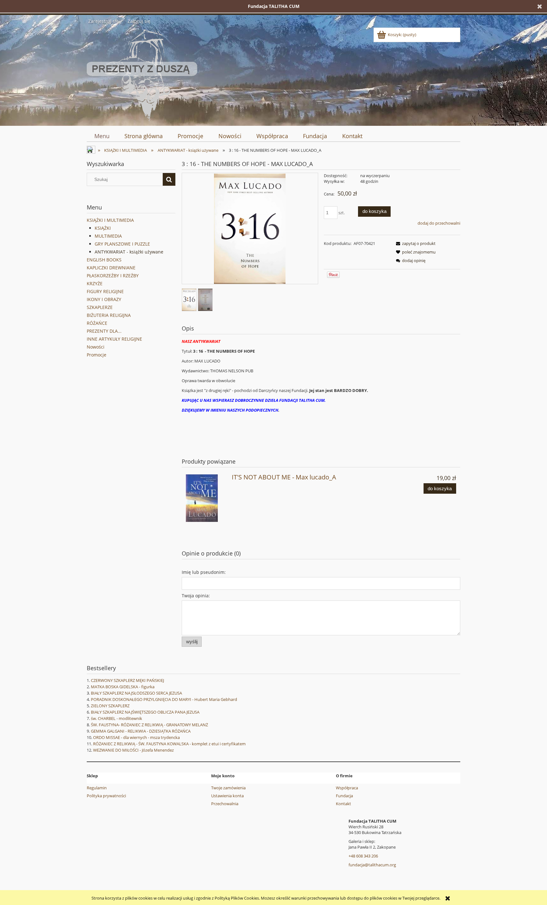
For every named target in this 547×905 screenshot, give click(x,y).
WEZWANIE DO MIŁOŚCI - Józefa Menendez (133, 750)
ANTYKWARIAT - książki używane (129, 252)
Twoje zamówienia (228, 788)
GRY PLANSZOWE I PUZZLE (122, 244)
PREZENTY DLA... (104, 331)
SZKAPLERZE (100, 307)
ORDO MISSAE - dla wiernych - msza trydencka (136, 737)
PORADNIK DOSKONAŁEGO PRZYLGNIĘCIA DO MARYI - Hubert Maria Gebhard (164, 699)
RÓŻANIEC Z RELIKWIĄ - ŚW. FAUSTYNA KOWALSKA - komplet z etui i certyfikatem (169, 744)
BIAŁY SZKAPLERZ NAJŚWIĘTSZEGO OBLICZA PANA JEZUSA (145, 712)
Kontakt (343, 803)
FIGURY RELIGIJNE (105, 291)
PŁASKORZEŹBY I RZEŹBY (113, 276)
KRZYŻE (95, 283)
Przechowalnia (224, 803)
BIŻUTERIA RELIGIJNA (109, 315)
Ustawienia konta (227, 796)
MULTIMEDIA (108, 236)
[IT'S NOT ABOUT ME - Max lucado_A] (206, 498)
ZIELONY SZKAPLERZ (110, 706)
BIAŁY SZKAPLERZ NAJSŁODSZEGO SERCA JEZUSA (136, 693)
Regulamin (97, 788)
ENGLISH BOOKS (104, 260)
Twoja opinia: (196, 596)
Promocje (96, 355)
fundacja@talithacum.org (372, 865)
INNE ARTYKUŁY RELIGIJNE (114, 339)
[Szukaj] (169, 179)
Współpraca (347, 788)
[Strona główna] (142, 74)
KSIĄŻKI (103, 228)
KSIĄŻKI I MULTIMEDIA (110, 220)
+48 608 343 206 (363, 856)
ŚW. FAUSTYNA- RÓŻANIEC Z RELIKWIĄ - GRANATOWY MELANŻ (149, 725)
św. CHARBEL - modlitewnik (116, 718)
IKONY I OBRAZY (104, 299)
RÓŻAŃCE (97, 323)
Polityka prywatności (106, 796)
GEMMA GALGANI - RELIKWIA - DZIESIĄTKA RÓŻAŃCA (141, 731)
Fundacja (344, 796)
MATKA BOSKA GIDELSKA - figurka (122, 687)
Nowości (95, 347)
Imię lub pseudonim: (204, 572)
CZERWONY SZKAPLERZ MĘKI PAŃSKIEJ (127, 680)
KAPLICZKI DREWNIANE (111, 268)
